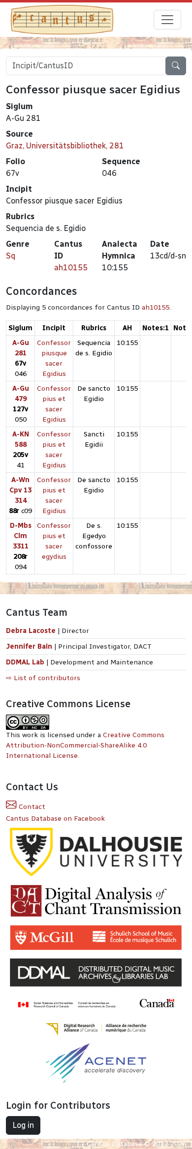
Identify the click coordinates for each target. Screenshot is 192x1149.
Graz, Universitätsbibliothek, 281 (65, 145)
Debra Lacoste (31, 631)
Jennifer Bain (30, 646)
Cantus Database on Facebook (55, 818)
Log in (23, 1125)
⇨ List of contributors (43, 678)
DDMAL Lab (25, 662)
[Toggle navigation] (167, 19)
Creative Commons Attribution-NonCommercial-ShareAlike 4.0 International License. (85, 745)
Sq (10, 255)
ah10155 (71, 267)
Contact (31, 807)
